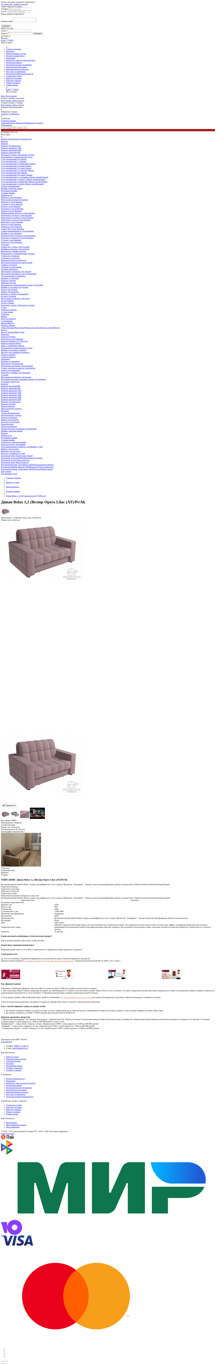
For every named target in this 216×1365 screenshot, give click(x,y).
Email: (4, 31)
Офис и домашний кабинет (12, 346)
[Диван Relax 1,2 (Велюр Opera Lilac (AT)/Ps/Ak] (42, 795)
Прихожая (5, 359)
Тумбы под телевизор (10, 256)
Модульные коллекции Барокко (14, 200)
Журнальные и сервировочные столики (18, 254)
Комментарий (7, 21)
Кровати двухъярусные (11, 146)
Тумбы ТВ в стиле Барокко (12, 229)
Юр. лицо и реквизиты (16, 71)
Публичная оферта (14, 63)
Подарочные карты (9, 474)
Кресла (4, 330)
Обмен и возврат (13, 83)
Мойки (4, 316)
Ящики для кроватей (10, 292)
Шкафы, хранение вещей (11, 188)
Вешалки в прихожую (10, 361)
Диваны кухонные (9, 310)
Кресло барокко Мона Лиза (12, 332)
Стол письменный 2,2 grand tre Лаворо (17, 170)
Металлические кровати (11, 409)
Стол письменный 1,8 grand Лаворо (16, 166)
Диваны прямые (8, 325)
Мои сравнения (12, 1127)
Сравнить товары (8, 121)
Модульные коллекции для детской (16, 272)
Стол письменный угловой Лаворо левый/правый (22, 184)
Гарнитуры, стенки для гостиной (15, 247)
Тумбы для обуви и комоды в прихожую (18, 368)
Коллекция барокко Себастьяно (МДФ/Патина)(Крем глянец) (27, 469)
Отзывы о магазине (14, 1068)
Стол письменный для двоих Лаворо (16, 175)
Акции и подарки (13, 49)
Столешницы (6, 321)
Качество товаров (13, 80)
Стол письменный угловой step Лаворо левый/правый (24, 182)
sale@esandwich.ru (20, 1048)
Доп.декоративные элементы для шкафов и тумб (21, 447)
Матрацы (5, 411)
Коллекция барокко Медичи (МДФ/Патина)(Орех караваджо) (27, 467)
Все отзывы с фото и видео (12, 100)
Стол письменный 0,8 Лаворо (13, 159)
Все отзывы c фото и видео (12, 105)
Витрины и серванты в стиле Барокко (17, 238)
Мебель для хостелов (10, 449)
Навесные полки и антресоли (13, 260)
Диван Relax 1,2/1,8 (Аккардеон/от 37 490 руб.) (26, 496)
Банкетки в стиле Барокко (12, 222)
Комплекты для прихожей (12, 364)
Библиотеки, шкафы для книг (13, 251)
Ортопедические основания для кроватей (18, 429)
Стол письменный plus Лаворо (14, 173)
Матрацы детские (8, 283)
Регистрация (11, 96)
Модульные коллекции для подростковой (18, 274)
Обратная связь (7, 1134)
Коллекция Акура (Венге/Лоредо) (15, 460)
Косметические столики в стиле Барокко (18, 236)
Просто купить (12, 1057)
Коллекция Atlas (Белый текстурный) (17, 456)
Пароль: (5, 33)
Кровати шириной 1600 (11, 150)
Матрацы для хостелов (10, 451)
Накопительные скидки (16, 54)
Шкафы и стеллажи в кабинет (13, 350)
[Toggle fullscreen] (5, 1361)
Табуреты (5, 314)
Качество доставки (14, 78)
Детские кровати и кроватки (13, 276)
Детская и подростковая (11, 267)
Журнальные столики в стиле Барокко (17, 218)
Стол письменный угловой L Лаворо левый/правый (23, 179)
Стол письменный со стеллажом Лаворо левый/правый (24, 177)
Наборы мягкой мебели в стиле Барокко (18, 213)
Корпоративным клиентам (17, 69)
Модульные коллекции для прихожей (17, 366)
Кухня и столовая (8, 296)
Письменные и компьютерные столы (16, 157)
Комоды (4, 141)
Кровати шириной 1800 (11, 397)
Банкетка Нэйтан (8, 337)
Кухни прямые (7, 301)
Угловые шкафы (8, 193)
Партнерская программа (16, 67)
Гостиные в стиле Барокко (12, 209)
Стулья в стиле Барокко (11, 240)
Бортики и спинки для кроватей (14, 294)
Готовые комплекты (9, 269)
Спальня (4, 375)
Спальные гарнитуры (10, 382)
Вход (3, 96)
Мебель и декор (12, 482)
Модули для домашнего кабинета (15, 352)
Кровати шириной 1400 (11, 393)
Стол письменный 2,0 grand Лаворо (16, 168)
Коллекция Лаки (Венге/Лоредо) (15, 462)
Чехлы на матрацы (9, 426)
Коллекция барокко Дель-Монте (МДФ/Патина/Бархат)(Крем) (27, 465)
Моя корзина (11, 1123)
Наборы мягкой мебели (11, 343)
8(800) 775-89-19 (21, 1046)
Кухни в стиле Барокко (11, 206)
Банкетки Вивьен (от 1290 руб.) (14, 341)
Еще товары (6, 471)
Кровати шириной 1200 (11, 148)
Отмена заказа (12, 85)
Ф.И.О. (4, 11)
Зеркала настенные (9, 417)
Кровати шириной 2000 (11, 400)
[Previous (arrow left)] (2, 1363)
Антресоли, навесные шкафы (13, 442)
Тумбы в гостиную (9, 265)
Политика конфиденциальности (19, 74)
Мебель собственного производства (16, 139)
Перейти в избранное (10, 114)
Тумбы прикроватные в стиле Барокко (17, 231)
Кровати (4, 143)
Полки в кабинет (8, 355)
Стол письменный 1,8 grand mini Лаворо (18, 164)
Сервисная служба (14, 76)
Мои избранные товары (16, 1125)
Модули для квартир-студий (13, 453)
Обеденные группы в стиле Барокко (16, 215)
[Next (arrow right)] (5, 1363)
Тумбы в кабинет (8, 357)
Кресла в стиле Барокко (11, 224)
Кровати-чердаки (8, 280)
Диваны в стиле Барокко (11, 227)
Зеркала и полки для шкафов (13, 444)
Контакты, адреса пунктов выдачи (20, 60)
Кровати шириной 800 (10, 152)
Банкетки (5, 334)
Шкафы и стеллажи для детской (14, 287)
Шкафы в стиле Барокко (11, 233)
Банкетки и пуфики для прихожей (15, 373)
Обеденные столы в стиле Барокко (15, 220)
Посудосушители (8, 319)
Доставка (10, 1063)
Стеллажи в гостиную (10, 258)
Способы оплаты (13, 1061)
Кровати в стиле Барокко (11, 202)
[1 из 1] (21, 866)
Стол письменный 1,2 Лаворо (13, 161)
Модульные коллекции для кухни (15, 298)
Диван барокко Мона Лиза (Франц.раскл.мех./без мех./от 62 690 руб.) (30, 328)
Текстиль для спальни (10, 422)
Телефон (4, 9)
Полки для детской (9, 289)
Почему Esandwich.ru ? (15, 56)
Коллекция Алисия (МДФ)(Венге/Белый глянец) (21, 458)
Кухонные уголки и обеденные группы (17, 155)
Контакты (10, 51)
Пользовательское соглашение (19, 65)
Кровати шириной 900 (10, 388)
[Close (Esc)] (2, 1361)
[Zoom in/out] (7, 1361)
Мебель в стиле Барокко (11, 197)
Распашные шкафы (9, 191)
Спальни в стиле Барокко (12, 204)
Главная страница (13, 478)
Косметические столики (11, 415)
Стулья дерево (7, 312)
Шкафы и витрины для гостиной (15, 249)
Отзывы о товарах (14, 1070)
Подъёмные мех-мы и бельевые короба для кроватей (23, 379)
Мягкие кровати (8, 406)
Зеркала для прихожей (10, 370)
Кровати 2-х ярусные (10, 278)
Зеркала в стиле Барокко (11, 211)
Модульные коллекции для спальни (16, 377)
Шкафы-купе (6, 195)
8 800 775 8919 (7, 40)
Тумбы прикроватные (10, 186)
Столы (4, 307)
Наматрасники (7, 424)
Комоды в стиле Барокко (11, 242)
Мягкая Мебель (7, 323)
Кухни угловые (7, 303)
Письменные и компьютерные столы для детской (22, 285)
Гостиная (5, 245)
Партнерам (10, 58)
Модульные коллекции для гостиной (16, 263)
